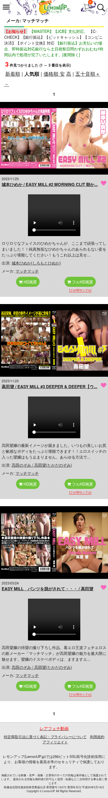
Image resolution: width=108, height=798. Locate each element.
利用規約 (97, 736)
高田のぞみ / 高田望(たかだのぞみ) (42, 465)
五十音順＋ (87, 73)
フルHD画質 (82, 282)
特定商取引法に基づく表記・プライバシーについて (45, 736)
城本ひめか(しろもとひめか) (36, 263)
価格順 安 (54, 73)
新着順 (12, 73)
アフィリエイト (55, 742)
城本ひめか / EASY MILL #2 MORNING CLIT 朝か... (50, 184)
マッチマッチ (27, 271)
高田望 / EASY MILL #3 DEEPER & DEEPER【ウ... (49, 386)
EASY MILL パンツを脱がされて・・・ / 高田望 (47, 589)
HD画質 (29, 282)
